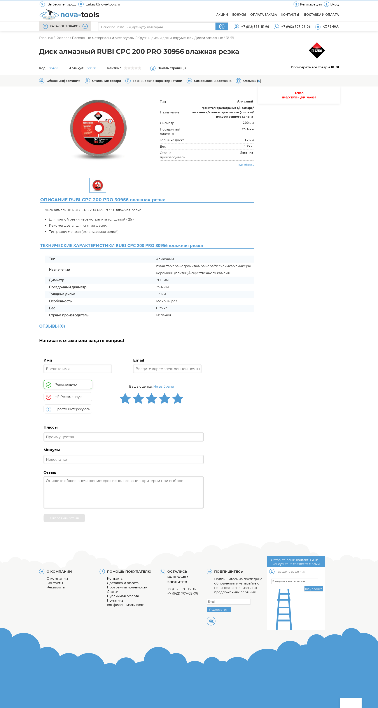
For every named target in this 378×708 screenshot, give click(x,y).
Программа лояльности (127, 587)
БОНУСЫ (239, 15)
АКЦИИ (222, 15)
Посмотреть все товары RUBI (315, 67)
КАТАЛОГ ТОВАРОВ (65, 26)
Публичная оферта (123, 596)
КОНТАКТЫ (290, 15)
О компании (57, 578)
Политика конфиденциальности (125, 602)
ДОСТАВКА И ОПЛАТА (321, 15)
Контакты (55, 583)
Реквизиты (56, 587)
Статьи (112, 592)
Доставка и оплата (123, 583)
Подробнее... (245, 165)
